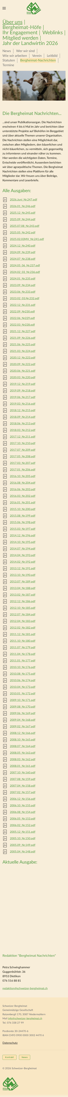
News (6, 51)
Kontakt (9, 1057)
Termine (8, 65)
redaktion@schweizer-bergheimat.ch (25, 988)
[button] (4, 8)
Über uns (12, 22)
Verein (37, 55)
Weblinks (52, 32)
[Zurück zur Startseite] (34, 8)
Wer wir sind (25, 51)
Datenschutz (10, 1043)
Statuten (8, 60)
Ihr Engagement (19, 32)
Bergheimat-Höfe (21, 27)
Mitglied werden (20, 38)
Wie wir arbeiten (14, 55)
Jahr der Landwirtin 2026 (30, 43)
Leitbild (52, 55)
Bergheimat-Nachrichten (38, 60)
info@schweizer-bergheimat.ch (25, 1018)
